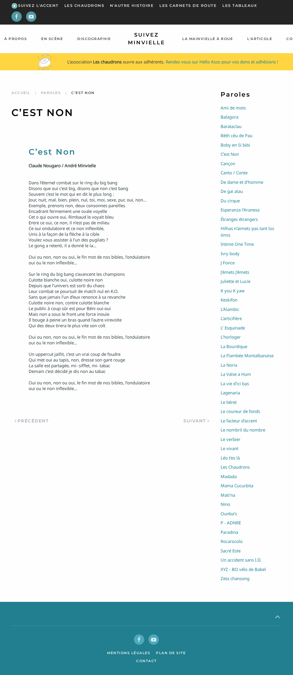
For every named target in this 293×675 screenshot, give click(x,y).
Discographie (94, 39)
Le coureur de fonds (240, 411)
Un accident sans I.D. (241, 560)
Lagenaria (230, 393)
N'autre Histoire (132, 5)
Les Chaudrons (235, 467)
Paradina (229, 532)
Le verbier (230, 439)
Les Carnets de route (188, 5)
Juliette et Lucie (235, 281)
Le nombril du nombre (243, 430)
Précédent (33, 421)
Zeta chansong (235, 578)
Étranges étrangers (239, 219)
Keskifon (229, 300)
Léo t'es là (230, 458)
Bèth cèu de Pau (236, 135)
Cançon (228, 163)
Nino (225, 504)
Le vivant (229, 448)
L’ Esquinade (233, 328)
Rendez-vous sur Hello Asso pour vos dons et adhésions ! (222, 62)
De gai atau (232, 191)
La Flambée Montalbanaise (247, 355)
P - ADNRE (231, 523)
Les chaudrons (84, 5)
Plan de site (171, 653)
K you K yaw (233, 290)
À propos (15, 39)
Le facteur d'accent (239, 421)
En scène (52, 39)
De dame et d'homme (242, 182)
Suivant (194, 421)
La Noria (229, 365)
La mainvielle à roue (207, 39)
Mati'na (228, 495)
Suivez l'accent (38, 5)
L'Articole (259, 39)
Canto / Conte (234, 172)
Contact (146, 661)
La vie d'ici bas (235, 383)
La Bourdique (234, 346)
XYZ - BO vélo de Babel (243, 569)
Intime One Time (237, 244)
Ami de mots (233, 108)
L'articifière (231, 318)
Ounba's (229, 513)
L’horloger (231, 337)
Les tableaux (239, 5)
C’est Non (230, 154)
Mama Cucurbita (237, 485)
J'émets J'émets (235, 272)
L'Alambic (230, 309)
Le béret (229, 402)
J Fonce (228, 262)
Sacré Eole (231, 551)
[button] (278, 617)
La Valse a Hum (236, 374)
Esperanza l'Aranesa (240, 210)
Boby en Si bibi (235, 145)
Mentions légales (128, 653)
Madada (229, 476)
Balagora (229, 117)
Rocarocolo (232, 541)
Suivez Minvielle (146, 39)
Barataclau (231, 126)
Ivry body (230, 253)
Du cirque (230, 200)
